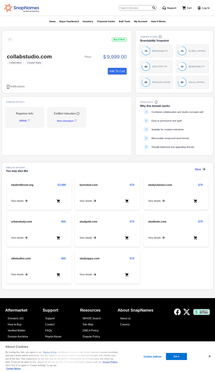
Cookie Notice (13, 368)
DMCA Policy (91, 330)
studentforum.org (22, 184)
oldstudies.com (21, 258)
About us (125, 318)
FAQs (48, 330)
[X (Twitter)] (186, 312)
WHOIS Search (92, 318)
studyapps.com (89, 258)
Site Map (88, 324)
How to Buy (15, 324)
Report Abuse (53, 336)
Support (50, 318)
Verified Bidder (16, 330)
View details (17, 200)
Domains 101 (16, 318)
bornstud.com (89, 184)
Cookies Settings (153, 356)
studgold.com (88, 221)
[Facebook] (177, 312)
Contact (49, 324)
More (198, 169)
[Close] (209, 356)
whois (23, 120)
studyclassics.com (160, 184)
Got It (176, 356)
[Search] (154, 7)
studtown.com (157, 221)
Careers (125, 324)
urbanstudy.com (21, 221)
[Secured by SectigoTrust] (201, 312)
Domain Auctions (18, 336)
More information (65, 121)
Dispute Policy (91, 336)
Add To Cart (117, 71)
